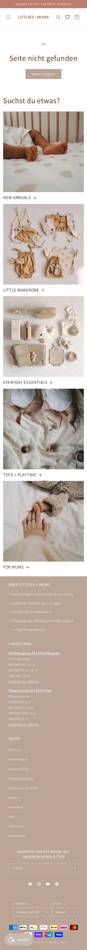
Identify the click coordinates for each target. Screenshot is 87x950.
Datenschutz (17, 836)
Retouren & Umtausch (23, 788)
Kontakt (13, 797)
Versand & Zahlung (21, 778)
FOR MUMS (13, 567)
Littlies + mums (36, 942)
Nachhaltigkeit (18, 759)
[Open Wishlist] (67, 17)
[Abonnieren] (73, 868)
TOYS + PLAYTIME (20, 475)
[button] (8, 17)
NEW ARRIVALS (17, 197)
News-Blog (15, 807)
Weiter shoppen (43, 74)
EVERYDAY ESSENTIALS (25, 382)
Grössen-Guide (18, 769)
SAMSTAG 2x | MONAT (23, 682)
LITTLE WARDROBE (21, 290)
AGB (11, 816)
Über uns (14, 750)
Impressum (16, 826)
